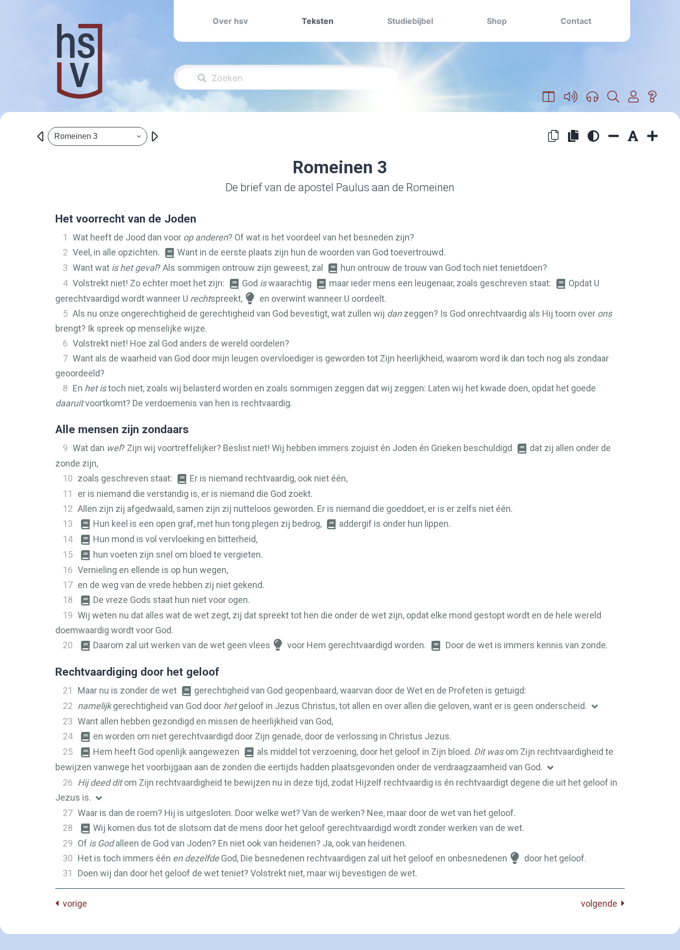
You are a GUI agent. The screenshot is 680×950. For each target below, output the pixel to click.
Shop (497, 21)
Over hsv (230, 21)
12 (68, 508)
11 (68, 493)
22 (68, 706)
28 (68, 828)
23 (68, 721)
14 (68, 539)
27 (68, 813)
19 (68, 615)
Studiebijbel (410, 21)
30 (68, 858)
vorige (73, 903)
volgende (601, 903)
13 (68, 523)
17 (68, 585)
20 (68, 645)
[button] (549, 97)
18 (68, 599)
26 (68, 782)
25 (68, 751)
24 (68, 736)
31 (68, 873)
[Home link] (79, 68)
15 (68, 554)
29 (68, 843)
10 (68, 478)
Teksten (318, 21)
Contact (576, 21)
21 (68, 690)
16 (68, 570)
